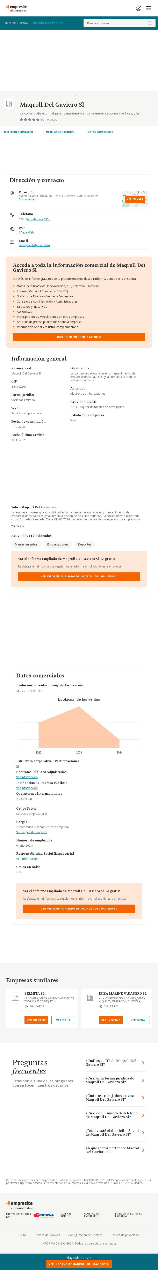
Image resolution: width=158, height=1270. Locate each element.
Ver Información (27, 777)
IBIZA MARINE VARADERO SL (123, 993)
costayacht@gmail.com (34, 245)
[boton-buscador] (149, 23)
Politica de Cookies (47, 1235)
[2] (26, 119)
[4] (34, 119)
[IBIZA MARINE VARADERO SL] (90, 998)
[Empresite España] (18, 8)
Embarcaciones (58, 544)
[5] (38, 119)
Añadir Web (26, 232)
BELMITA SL (34, 993)
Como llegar (27, 199)
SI (17, 766)
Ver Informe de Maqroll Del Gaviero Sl (79, 1264)
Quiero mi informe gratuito (79, 337)
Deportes (85, 544)
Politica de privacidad (125, 1235)
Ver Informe (36, 1020)
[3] (30, 119)
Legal (23, 1235)
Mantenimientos (26, 544)
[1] (22, 119)
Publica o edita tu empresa (128, 1215)
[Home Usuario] (138, 8)
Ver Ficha (63, 1020)
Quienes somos (66, 1215)
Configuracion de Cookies (85, 1235)
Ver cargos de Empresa (31, 832)
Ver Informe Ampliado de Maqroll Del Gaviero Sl (79, 576)
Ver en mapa (135, 199)
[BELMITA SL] (15, 998)
